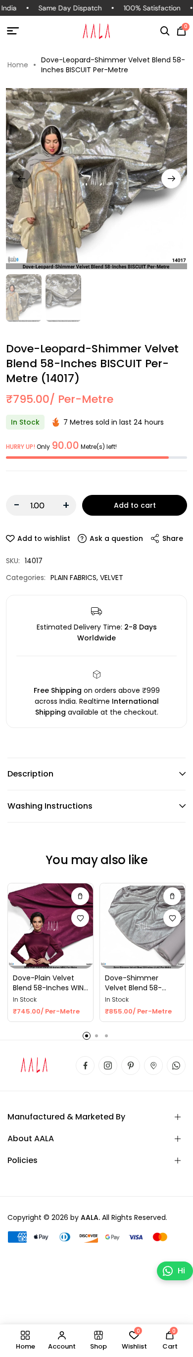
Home (17, 65)
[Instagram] (107, 1065)
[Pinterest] (130, 1065)
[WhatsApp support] (176, 1065)
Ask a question (116, 538)
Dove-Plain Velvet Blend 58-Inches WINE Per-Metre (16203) (50, 983)
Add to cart (135, 505)
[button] (165, 31)
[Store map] (153, 1065)
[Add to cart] (80, 896)
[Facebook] (85, 1065)
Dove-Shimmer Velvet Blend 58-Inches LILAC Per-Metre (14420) (134, 983)
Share (172, 538)
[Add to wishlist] (80, 918)
